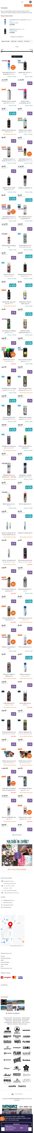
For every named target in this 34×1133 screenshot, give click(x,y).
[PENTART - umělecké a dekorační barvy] (17, 1074)
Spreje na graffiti (8, 1018)
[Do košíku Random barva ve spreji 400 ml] (12, 113)
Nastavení (16, 1124)
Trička (23, 1022)
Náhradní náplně (17, 1021)
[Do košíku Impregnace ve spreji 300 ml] (28, 487)
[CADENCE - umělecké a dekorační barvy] (17, 1080)
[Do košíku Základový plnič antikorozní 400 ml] (28, 343)
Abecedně (26, 41)
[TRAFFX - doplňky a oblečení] (22, 1086)
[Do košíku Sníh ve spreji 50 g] (28, 658)
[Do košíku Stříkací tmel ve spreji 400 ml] (28, 430)
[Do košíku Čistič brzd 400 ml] (12, 285)
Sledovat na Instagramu (14, 1013)
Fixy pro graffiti (25, 1019)
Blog (2, 966)
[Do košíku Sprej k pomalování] (28, 601)
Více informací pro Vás (6, 968)
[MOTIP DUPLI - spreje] (26, 1036)
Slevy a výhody (4, 964)
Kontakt (3, 956)
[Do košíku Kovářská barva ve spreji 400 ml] (12, 401)
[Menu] (30, 2)
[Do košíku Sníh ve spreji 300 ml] (28, 516)
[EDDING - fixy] (26, 1059)
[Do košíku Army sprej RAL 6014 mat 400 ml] (12, 430)
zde (17, 1120)
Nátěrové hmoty (17, 1022)
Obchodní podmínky (6, 958)
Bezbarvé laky (8, 1019)
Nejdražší (20, 41)
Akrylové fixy (9, 1021)
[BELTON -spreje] (7, 1041)
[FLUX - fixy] (17, 1053)
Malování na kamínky (12, 1024)
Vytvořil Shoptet (19, 1094)
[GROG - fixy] (26, 1047)
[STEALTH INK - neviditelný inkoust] (17, 1068)
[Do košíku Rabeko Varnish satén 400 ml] (12, 199)
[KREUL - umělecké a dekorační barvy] (7, 1080)
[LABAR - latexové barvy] (27, 1080)
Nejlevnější (13, 41)
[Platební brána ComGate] (12, 977)
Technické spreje (17, 1018)
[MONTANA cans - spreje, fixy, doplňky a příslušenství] (7, 1036)
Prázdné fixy (25, 1021)
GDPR (2, 960)
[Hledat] (22, 2)
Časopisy (27, 1022)
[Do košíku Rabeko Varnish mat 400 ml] (28, 285)
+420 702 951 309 (7, 902)
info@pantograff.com (8, 900)
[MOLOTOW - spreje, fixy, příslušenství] (26, 1030)
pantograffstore (7, 907)
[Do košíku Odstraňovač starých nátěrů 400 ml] (28, 314)
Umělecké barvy (8, 1022)
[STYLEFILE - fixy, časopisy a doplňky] (12, 1086)
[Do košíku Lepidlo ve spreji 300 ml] (28, 200)
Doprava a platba (5, 962)
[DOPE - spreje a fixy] (17, 1036)
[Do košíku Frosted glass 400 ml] (28, 256)
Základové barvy (26, 1018)
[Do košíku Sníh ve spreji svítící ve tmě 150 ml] (28, 458)
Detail (13, 85)
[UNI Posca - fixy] (26, 1053)
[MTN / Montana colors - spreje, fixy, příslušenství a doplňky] (7, 1030)
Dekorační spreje (17, 1019)
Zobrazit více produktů (16, 36)
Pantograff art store (8, 905)
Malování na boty (23, 1024)
